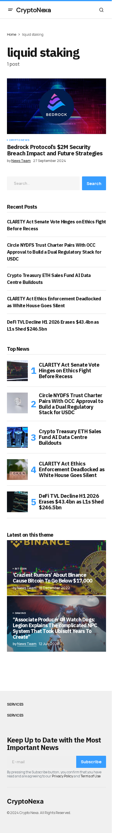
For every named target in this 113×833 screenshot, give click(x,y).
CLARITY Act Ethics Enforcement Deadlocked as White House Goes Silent (72, 469)
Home (11, 34)
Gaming (20, 613)
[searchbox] (43, 183)
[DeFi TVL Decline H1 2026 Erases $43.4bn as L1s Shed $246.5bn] (17, 501)
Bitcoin (21, 568)
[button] (10, 9)
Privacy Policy (62, 776)
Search (94, 183)
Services (15, 704)
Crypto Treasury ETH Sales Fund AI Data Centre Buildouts (70, 437)
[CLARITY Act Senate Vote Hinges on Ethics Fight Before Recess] (17, 370)
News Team (27, 643)
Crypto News (19, 140)
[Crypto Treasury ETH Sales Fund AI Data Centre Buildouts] (17, 437)
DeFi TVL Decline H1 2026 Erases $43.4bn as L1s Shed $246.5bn (71, 502)
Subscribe (91, 761)
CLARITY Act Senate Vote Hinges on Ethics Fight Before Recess (69, 370)
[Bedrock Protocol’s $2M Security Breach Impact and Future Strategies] (56, 106)
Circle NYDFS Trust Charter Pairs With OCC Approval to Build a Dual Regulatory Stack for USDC (54, 252)
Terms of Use (91, 776)
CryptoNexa (33, 10)
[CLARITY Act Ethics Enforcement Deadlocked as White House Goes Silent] (17, 469)
